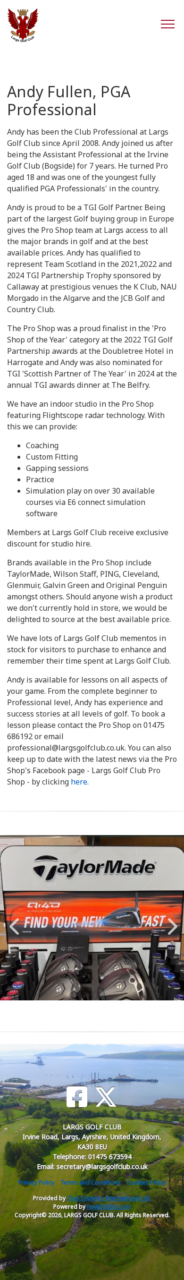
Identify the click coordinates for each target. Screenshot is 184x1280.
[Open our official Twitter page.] (105, 1097)
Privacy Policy (36, 1182)
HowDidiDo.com (109, 1207)
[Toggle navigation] (167, 23)
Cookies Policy (146, 1182)
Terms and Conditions (90, 1182)
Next (170, 921)
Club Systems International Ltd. (109, 1198)
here (79, 782)
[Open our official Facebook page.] (77, 1097)
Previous (14, 921)
